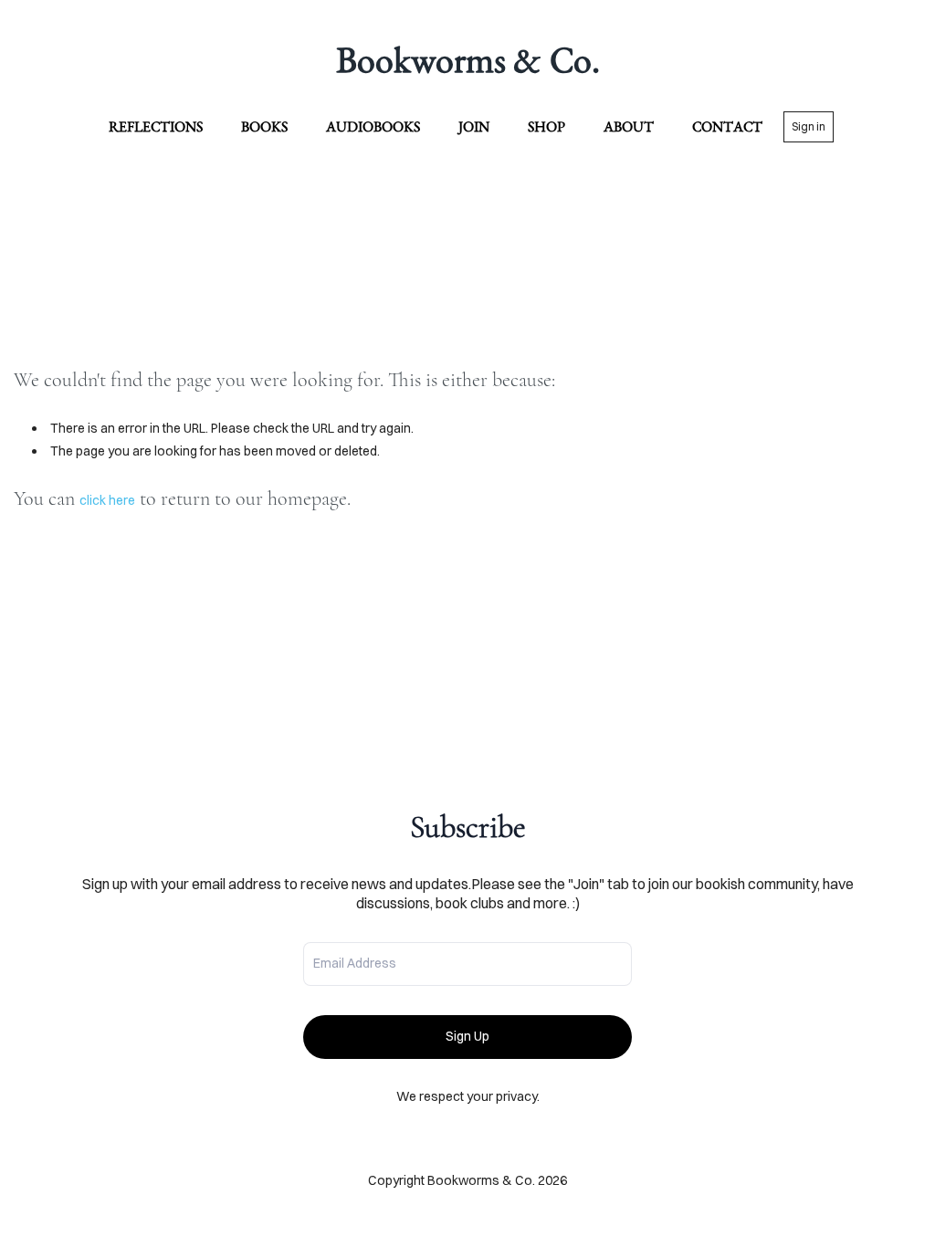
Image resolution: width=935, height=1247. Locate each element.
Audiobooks (373, 126)
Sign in (808, 126)
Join (473, 126)
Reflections (156, 126)
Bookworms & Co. (468, 59)
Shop (546, 126)
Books (264, 126)
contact (727, 126)
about (629, 126)
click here (107, 500)
